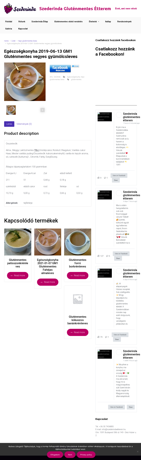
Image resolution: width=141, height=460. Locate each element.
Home (6, 41)
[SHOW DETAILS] (17, 242)
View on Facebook (119, 176)
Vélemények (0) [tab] (24, 124)
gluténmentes (76, 79)
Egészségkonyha (73, 77)
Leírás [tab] (9, 124)
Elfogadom (55, 455)
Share (116, 180)
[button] (42, 81)
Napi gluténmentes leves (27, 41)
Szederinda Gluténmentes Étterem (75, 8)
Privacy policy (86, 455)
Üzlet (13, 41)
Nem (70, 455)
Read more (19, 275)
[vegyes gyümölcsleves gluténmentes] (25, 81)
